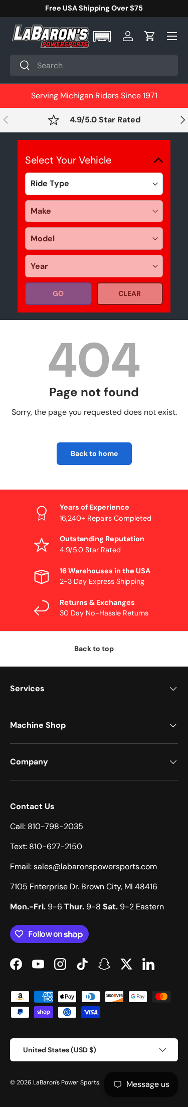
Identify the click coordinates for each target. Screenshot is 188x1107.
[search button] (20, 66)
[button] (103, 36)
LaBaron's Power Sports (66, 1082)
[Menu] (172, 36)
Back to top (94, 648)
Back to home (94, 453)
